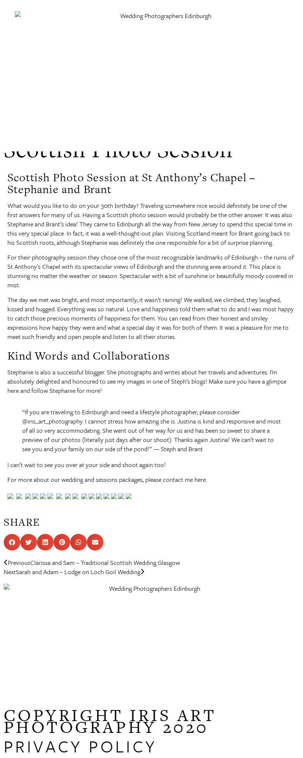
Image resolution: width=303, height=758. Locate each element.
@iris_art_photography (52, 421)
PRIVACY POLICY (80, 746)
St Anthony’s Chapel (33, 266)
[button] (285, 70)
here (13, 390)
